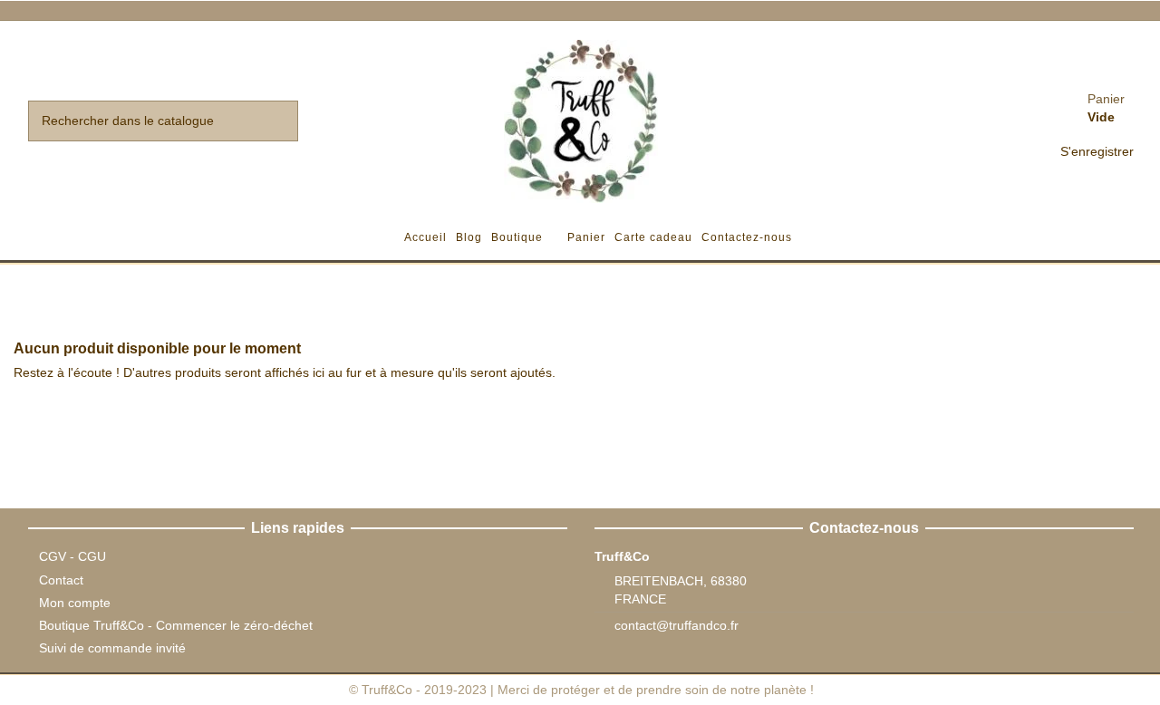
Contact (61, 580)
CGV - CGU (72, 556)
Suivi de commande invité (112, 648)
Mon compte (75, 602)
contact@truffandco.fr (676, 625)
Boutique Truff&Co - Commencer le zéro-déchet (176, 625)
